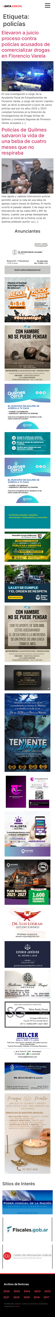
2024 (27, 1291)
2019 (27, 1297)
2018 (37, 1297)
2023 (37, 1291)
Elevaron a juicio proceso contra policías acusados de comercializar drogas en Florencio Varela (26, 44)
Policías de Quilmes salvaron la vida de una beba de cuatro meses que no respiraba (24, 141)
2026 (6, 1291)
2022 (47, 1291)
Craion (17, 1306)
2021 (6, 1297)
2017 (46, 1297)
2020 (16, 1297)
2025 (17, 1291)
